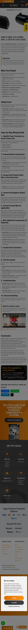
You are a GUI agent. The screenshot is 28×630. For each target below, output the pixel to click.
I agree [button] (14, 598)
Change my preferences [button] (14, 606)
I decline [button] (14, 602)
